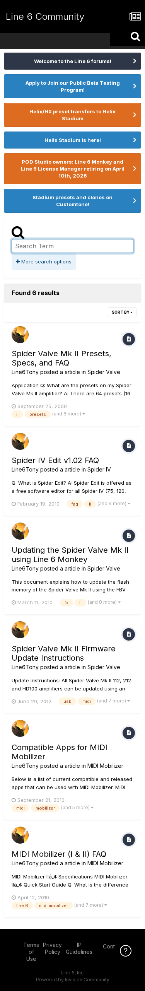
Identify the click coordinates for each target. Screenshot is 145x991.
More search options (46, 261)
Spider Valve (103, 372)
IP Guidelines (79, 948)
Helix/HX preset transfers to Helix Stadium (72, 114)
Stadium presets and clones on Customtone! (72, 200)
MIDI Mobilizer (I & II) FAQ (59, 854)
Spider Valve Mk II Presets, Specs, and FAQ (61, 358)
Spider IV (99, 469)
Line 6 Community (45, 16)
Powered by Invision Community (72, 979)
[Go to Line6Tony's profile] (20, 334)
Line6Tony (25, 372)
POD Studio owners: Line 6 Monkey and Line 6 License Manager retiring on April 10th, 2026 (73, 169)
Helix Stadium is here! (72, 140)
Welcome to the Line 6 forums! (72, 61)
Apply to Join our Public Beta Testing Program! (73, 86)
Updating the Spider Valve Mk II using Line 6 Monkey (70, 554)
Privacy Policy (52, 948)
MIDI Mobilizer (105, 765)
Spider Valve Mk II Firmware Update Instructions (64, 653)
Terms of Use (31, 951)
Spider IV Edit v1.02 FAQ (55, 460)
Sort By (121, 312)
